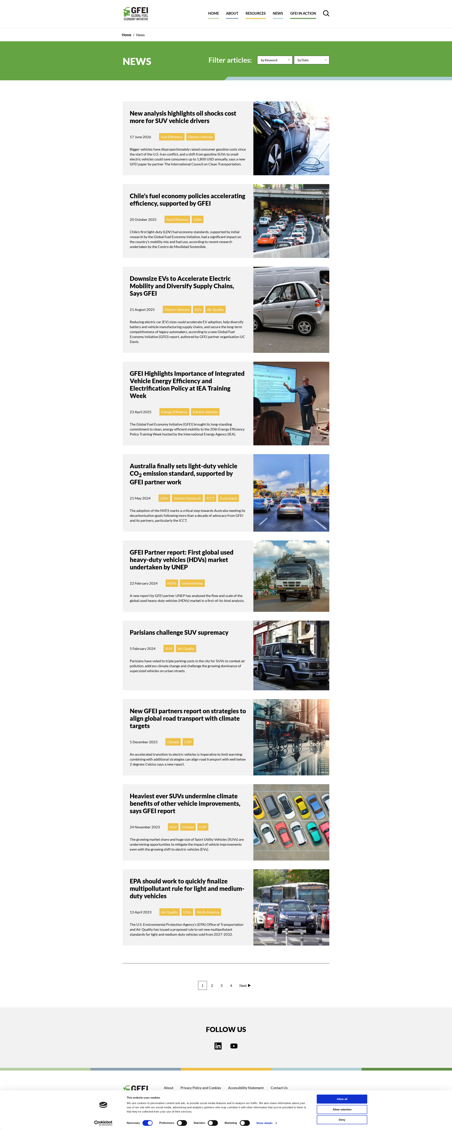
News (278, 13)
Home (213, 13)
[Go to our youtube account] (233, 1046)
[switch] (182, 1123)
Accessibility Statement (246, 1088)
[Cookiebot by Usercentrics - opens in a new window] (103, 1123)
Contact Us (279, 1088)
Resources (256, 13)
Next (243, 985)
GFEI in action (303, 13)
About (232, 13)
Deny (342, 1119)
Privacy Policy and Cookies (200, 1088)
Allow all (342, 1099)
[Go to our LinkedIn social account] (218, 1046)
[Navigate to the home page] (135, 14)
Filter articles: (230, 60)
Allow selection (342, 1109)
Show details (264, 1123)
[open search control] (326, 13)
